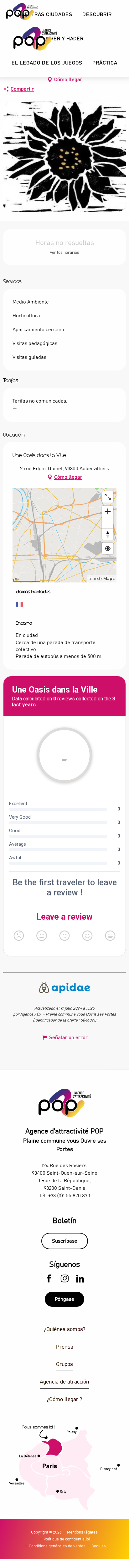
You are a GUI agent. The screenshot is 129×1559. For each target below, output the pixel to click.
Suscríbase (64, 1241)
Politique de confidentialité (67, 1539)
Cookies (98, 1546)
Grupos (64, 1364)
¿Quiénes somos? (64, 1329)
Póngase (64, 1299)
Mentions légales (82, 1532)
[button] (97, 15)
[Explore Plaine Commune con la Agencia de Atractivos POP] (27, 39)
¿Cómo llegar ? (64, 1399)
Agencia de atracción (64, 1382)
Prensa (64, 1347)
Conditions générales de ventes (57, 1546)
